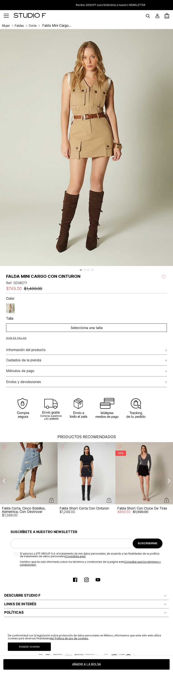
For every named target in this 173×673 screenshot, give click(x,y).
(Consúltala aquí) (75, 556)
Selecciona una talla (87, 328)
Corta (32, 25)
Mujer (6, 25)
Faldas (19, 25)
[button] (81, 270)
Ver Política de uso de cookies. (69, 638)
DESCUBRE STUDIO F (22, 595)
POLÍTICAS (14, 612)
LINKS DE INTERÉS (20, 604)
